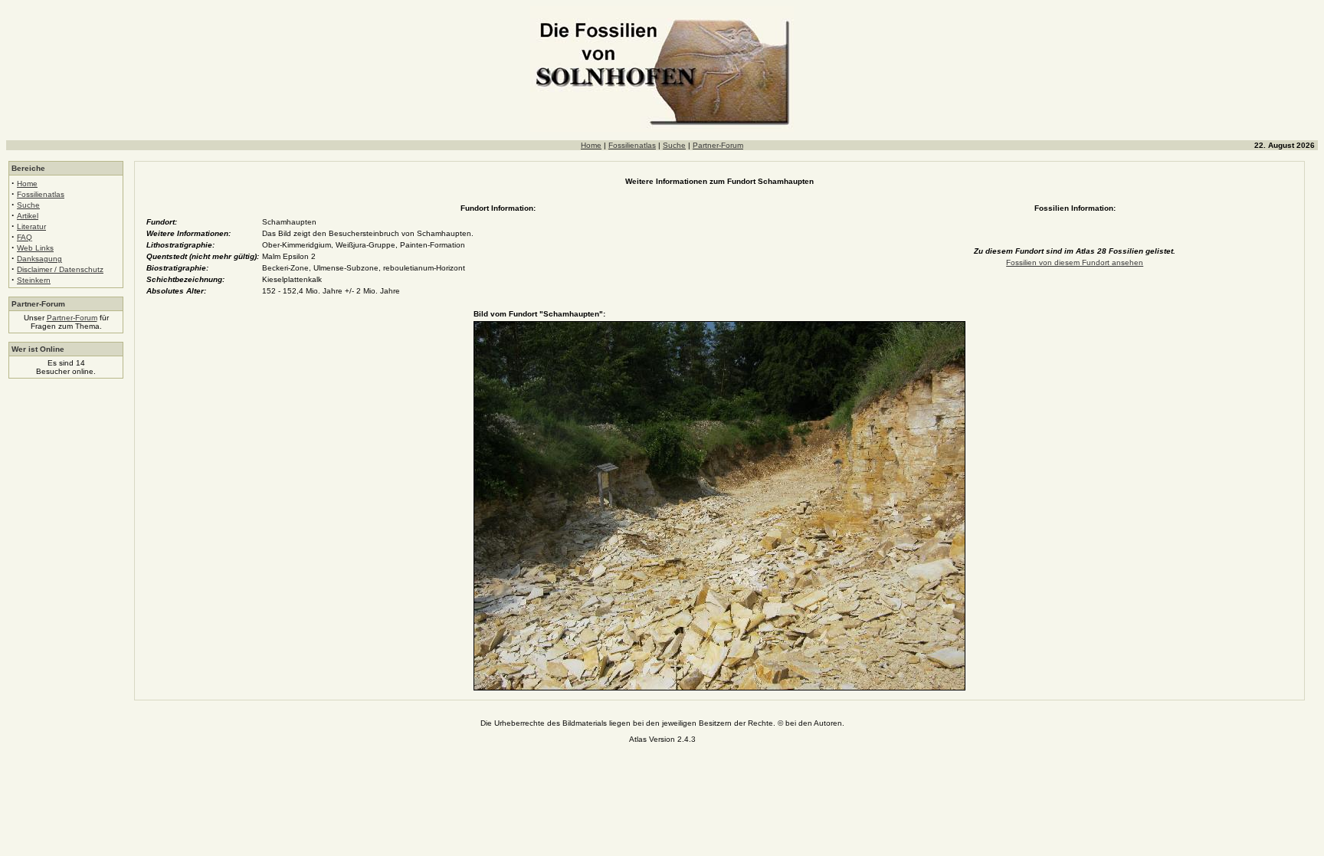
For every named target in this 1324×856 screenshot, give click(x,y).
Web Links (35, 248)
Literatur (31, 226)
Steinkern (34, 280)
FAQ (24, 237)
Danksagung (39, 258)
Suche (674, 145)
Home (591, 145)
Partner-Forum (718, 145)
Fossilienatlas (632, 145)
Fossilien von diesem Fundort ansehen (1074, 262)
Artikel (27, 216)
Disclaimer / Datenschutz (60, 269)
